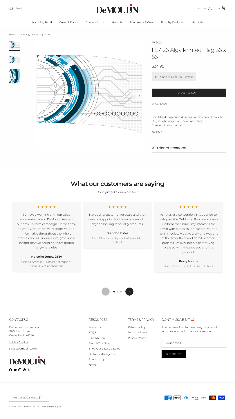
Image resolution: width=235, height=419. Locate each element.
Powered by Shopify (51, 406)
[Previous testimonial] (106, 292)
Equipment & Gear (141, 22)
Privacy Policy (137, 338)
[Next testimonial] (129, 292)
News (92, 365)
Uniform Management (103, 354)
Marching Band (42, 22)
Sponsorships (97, 359)
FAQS (92, 332)
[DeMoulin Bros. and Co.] (117, 8)
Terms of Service (138, 332)
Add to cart (188, 92)
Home (12, 35)
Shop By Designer (172, 22)
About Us (197, 22)
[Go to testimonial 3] (121, 291)
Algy (159, 42)
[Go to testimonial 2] (117, 291)
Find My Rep (97, 338)
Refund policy (136, 327)
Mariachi (116, 22)
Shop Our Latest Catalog (105, 348)
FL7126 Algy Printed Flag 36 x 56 (34, 35)
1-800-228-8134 (18, 342)
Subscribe (173, 354)
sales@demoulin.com (23, 348)
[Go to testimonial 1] (114, 291)
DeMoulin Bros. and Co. (28, 406)
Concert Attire (95, 22)
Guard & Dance (68, 22)
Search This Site (99, 343)
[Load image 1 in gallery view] (89, 94)
